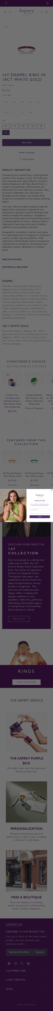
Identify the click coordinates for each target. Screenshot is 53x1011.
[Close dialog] (51, 490)
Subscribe (40, 516)
